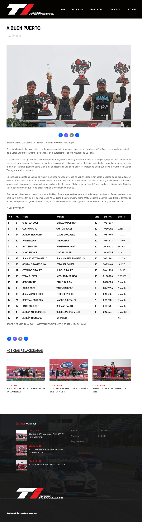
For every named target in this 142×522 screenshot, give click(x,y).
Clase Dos (115, 9)
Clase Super (96, 9)
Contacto (101, 436)
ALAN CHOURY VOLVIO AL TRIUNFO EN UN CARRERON (26, 390)
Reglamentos (77, 441)
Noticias (132, 9)
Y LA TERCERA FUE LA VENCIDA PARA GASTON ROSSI (69, 390)
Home (62, 9)
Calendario (77, 9)
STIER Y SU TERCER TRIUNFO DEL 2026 (109, 390)
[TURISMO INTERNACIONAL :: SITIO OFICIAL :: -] (31, 9)
